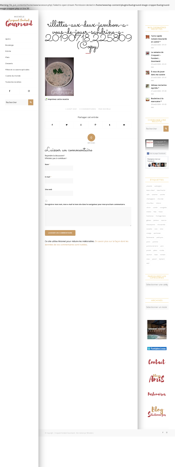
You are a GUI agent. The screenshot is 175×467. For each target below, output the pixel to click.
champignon (150, 199)
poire (148, 242)
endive (148, 212)
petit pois (160, 237)
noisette (149, 229)
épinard (161, 259)
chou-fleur (150, 203)
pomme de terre (152, 246)
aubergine (158, 186)
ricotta (161, 250)
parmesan (157, 233)
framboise (149, 216)
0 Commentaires (87, 109)
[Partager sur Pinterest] (95, 124)
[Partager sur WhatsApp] (81, 124)
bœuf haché (161, 190)
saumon (149, 255)
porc (162, 246)
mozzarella (161, 224)
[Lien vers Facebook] (9, 91)
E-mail (48, 177)
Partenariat (150, 237)
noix (156, 229)
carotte (162, 194)
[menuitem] (19, 39)
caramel (154, 194)
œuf (147, 263)
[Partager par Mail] (124, 124)
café (147, 194)
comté (155, 207)
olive (161, 229)
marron (163, 220)
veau (148, 259)
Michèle (107, 109)
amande (149, 186)
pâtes (155, 250)
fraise (161, 212)
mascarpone (150, 224)
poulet (148, 250)
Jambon (156, 220)
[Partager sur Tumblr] (110, 124)
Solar (156, 255)
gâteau (148, 220)
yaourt (154, 259)
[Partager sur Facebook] (52, 124)
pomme (155, 242)
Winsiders (90, 433)
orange (148, 233)
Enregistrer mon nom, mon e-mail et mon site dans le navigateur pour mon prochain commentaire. (85, 204)
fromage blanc (161, 216)
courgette (163, 207)
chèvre (158, 203)
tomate (162, 255)
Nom (47, 164)
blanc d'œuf (150, 190)
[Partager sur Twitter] (67, 124)
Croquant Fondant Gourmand (64, 433)
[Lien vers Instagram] (28, 91)
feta (155, 212)
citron (148, 207)
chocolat (160, 199)
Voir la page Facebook (157, 153)
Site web (48, 189)
